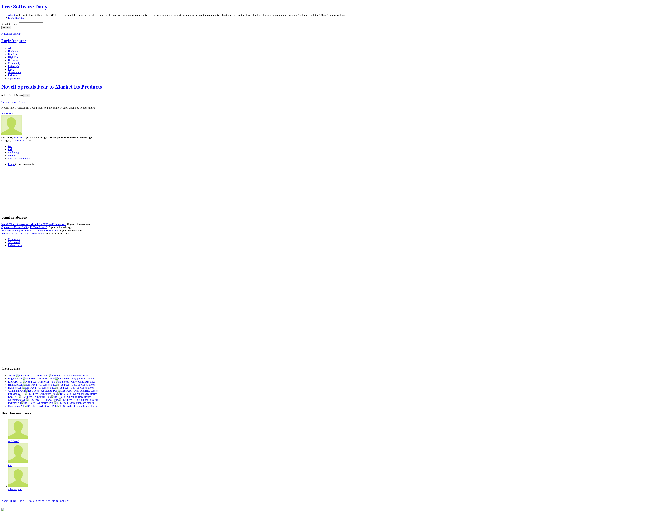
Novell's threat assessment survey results (22, 233)
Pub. (45, 375)
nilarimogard (15, 489)
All (14, 375)
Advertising (52, 500)
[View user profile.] (11, 134)
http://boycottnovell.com (13, 102)
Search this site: (10, 24)
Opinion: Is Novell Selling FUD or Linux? (24, 227)
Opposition (18, 140)
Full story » (7, 113)
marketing (13, 152)
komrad (18, 137)
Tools (21, 500)
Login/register (13, 41)
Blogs (13, 500)
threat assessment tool (19, 158)
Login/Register (16, 18)
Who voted (14, 242)
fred (10, 465)
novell (11, 155)
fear (10, 146)
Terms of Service (35, 500)
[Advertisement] (26, 190)
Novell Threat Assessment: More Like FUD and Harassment (33, 224)
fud (10, 149)
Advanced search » (11, 33)
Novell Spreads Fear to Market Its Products (51, 87)
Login (11, 164)
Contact (64, 500)
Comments (14, 239)
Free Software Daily (24, 7)
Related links (15, 245)
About (11, 15)
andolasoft (13, 441)
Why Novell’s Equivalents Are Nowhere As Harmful (29, 230)
